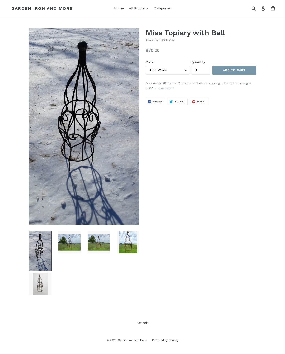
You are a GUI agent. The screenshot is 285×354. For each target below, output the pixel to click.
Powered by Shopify (165, 340)
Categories (162, 8)
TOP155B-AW (164, 40)
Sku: (149, 40)
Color (150, 62)
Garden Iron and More (42, 8)
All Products (139, 8)
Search (142, 323)
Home (119, 8)
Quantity (198, 62)
